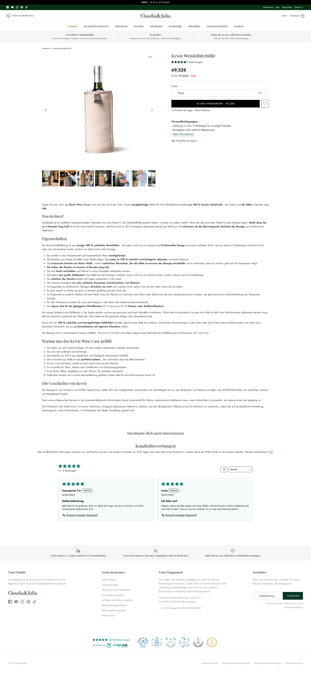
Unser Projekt (109, 579)
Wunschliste (287, 7)
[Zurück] (45, 110)
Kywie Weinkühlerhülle (62, 48)
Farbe (174, 86)
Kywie (193, 141)
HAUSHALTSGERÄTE (217, 26)
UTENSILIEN (156, 26)
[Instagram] (17, 7)
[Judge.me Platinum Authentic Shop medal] (170, 642)
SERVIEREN (194, 26)
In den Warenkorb (215, 103)
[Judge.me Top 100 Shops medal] (198, 642)
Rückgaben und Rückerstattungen (268, 663)
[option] (99, 110)
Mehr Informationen (183, 134)
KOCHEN (138, 26)
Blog (278, 7)
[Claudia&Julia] (156, 15)
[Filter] (224, 469)
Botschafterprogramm (113, 595)
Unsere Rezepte (110, 585)
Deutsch (297, 7)
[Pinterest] (22, 7)
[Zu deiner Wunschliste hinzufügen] (265, 104)
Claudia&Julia (21, 663)
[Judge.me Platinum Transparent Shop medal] (184, 642)
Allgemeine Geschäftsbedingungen (236, 663)
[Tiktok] (26, 7)
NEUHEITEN (121, 26)
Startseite (46, 48)
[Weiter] (152, 110)
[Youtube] (12, 7)
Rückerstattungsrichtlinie (114, 605)
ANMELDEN (293, 595)
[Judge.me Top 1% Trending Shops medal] (212, 642)
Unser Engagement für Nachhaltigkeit (181, 608)
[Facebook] (7, 7)
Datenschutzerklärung (293, 607)
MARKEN (238, 26)
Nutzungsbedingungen (114, 610)
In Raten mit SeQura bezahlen (117, 600)
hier (271, 452)
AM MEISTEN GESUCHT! (96, 26)
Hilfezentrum (268, 7)
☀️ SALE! (72, 26)
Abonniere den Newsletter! (116, 590)
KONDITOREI (175, 26)
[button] (179, 62)
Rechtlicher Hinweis (210, 663)
